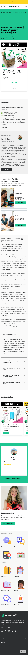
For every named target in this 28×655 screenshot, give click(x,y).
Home (2, 11)
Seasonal (16, 561)
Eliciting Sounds (5, 604)
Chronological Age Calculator (5, 561)
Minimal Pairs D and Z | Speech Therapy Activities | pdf (14, 12)
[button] (23, 6)
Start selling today (8, 523)
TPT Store (7, 627)
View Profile (6, 169)
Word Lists (16, 576)
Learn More (20, 202)
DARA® (16, 590)
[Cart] (5, 6)
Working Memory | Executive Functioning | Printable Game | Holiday (11, 425)
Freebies (16, 604)
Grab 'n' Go (3, 576)
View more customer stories (13, 478)
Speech (3, 546)
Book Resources (5, 590)
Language (16, 546)
